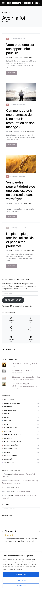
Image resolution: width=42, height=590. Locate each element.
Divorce (7, 417)
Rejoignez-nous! (8, 349)
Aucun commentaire (28, 131)
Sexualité (8, 459)
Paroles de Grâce (11, 445)
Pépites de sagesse (11, 448)
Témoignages (9, 462)
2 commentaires (27, 57)
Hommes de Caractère (12, 434)
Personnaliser (21, 580)
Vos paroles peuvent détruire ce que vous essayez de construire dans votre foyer (20, 190)
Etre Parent (9, 420)
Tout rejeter (21, 585)
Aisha (10, 57)
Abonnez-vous (13, 300)
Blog (17, 487)
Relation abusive (10, 455)
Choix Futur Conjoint (12, 403)
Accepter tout (21, 574)
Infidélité (8, 438)
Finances (7, 431)
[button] (39, 3)
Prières (7, 452)
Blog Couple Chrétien (21, 3)
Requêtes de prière (23, 491)
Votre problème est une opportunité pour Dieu (20, 49)
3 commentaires (27, 203)
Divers (6, 413)
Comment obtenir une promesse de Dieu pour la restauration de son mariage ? (20, 118)
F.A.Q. (6, 424)
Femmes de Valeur (11, 427)
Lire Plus (11, 73)
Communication (10, 410)
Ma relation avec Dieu (12, 441)
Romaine (5, 495)
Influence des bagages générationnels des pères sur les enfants (24, 386)
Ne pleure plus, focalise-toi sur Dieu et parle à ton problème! (20, 240)
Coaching (8, 406)
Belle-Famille (9, 399)
